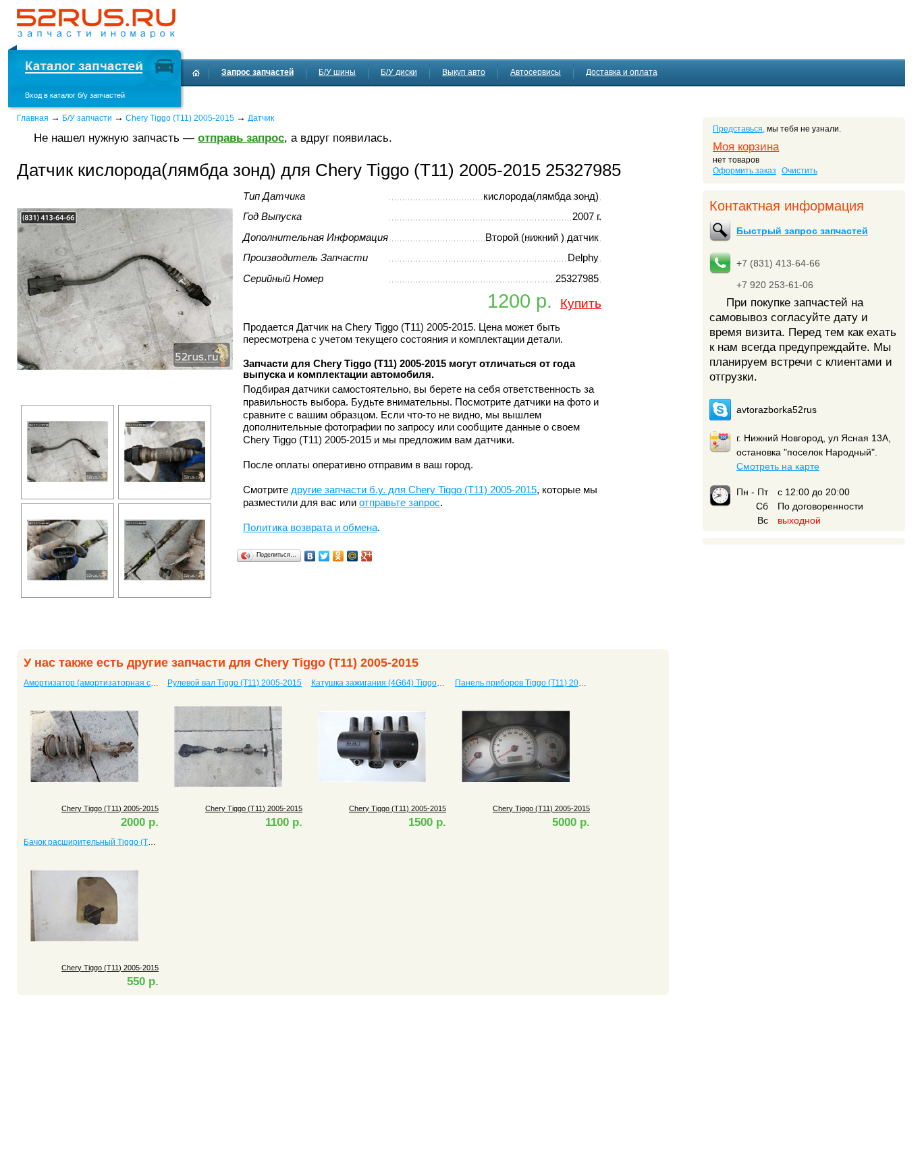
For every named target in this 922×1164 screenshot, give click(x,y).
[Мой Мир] (353, 556)
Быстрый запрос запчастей (802, 230)
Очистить (799, 170)
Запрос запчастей (257, 72)
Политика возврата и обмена (310, 527)
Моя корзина (746, 146)
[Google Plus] (367, 556)
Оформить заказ (744, 170)
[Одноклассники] (338, 556)
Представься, (739, 129)
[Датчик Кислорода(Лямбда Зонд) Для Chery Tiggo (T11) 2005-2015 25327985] (125, 394)
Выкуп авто (463, 72)
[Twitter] (324, 556)
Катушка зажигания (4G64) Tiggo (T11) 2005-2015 (405, 683)
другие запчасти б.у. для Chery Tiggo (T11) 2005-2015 (414, 489)
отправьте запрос (399, 502)
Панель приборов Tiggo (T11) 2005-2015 (532, 683)
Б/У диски (399, 72)
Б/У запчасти (87, 118)
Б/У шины (337, 72)
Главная (33, 118)
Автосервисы (535, 72)
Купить (580, 303)
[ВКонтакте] (310, 556)
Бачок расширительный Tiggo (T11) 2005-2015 (113, 842)
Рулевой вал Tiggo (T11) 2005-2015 (234, 683)
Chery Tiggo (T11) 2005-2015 (180, 118)
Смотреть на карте (777, 466)
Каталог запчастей (83, 67)
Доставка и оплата (621, 72)
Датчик (261, 118)
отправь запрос (241, 138)
